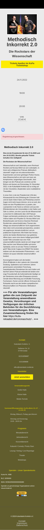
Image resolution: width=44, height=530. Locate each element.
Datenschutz (22, 525)
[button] (40, 4)
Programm (22, 428)
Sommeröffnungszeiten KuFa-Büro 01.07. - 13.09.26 (22, 409)
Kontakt (22, 521)
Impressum (22, 523)
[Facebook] (3, 130)
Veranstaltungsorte (22, 386)
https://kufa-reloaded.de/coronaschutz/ (17, 317)
